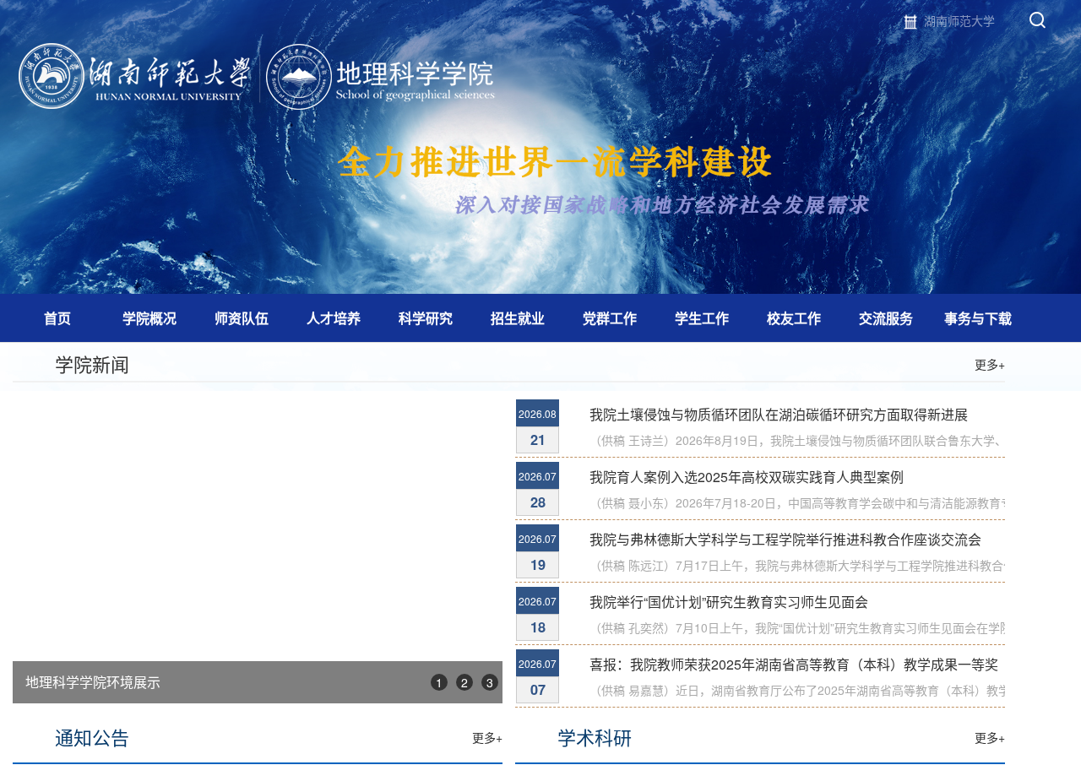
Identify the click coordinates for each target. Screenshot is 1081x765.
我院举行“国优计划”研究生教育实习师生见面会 (728, 601)
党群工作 (610, 318)
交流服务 (886, 318)
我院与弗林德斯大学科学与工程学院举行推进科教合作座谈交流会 (785, 539)
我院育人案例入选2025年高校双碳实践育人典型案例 (746, 476)
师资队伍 (242, 318)
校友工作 (794, 318)
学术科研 (594, 737)
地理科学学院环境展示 (92, 682)
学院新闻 (92, 363)
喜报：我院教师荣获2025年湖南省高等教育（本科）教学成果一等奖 (793, 664)
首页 (57, 318)
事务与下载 (978, 318)
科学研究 (426, 318)
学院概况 (149, 318)
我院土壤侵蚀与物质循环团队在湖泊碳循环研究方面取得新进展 (778, 414)
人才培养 (334, 318)
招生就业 (518, 318)
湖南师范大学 (959, 20)
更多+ (990, 363)
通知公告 (92, 737)
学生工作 (702, 318)
